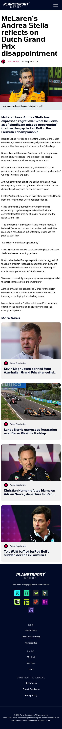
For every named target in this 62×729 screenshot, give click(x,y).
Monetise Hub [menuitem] (31, 643)
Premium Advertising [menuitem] (31, 637)
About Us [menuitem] (31, 657)
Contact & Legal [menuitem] (31, 677)
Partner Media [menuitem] (31, 631)
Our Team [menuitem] (31, 663)
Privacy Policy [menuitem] (31, 695)
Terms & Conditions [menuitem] (31, 689)
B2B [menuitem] (31, 625)
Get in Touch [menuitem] (31, 683)
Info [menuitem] (31, 651)
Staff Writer (13, 61)
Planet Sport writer (18, 363)
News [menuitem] (31, 669)
